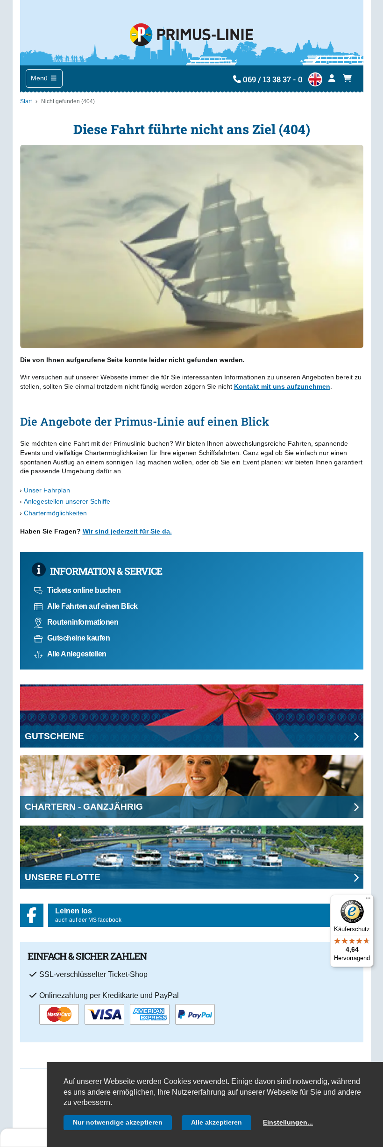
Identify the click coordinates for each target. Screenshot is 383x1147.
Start (26, 101)
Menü (40, 78)
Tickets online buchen (84, 590)
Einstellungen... (288, 1122)
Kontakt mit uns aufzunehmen (282, 386)
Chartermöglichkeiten (55, 513)
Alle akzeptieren (216, 1122)
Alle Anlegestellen (76, 654)
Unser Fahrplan (47, 490)
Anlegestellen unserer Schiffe (67, 501)
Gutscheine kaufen (78, 638)
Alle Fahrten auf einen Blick (92, 606)
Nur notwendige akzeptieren (118, 1122)
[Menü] (368, 900)
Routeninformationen (83, 622)
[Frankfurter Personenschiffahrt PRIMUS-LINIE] (191, 32)
